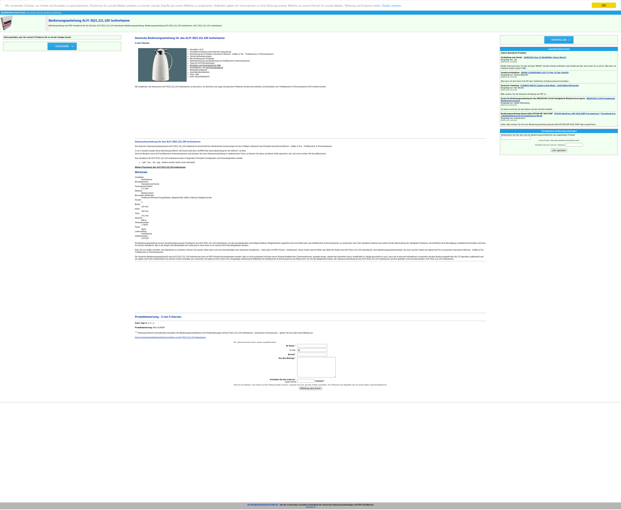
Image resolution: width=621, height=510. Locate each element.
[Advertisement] (232, 112)
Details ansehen (391, 5)
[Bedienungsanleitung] (7, 30)
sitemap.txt (310, 507)
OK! (604, 5)
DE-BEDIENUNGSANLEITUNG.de (262, 505)
